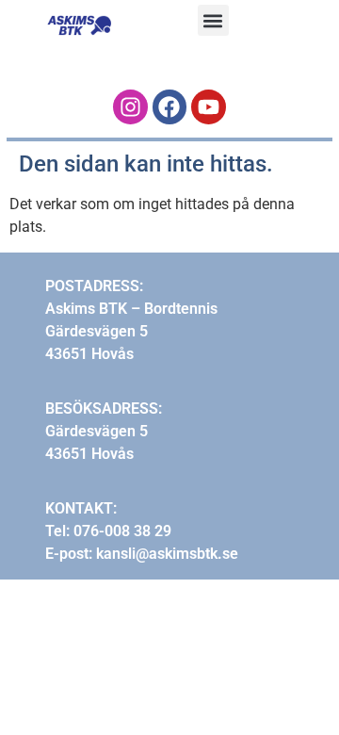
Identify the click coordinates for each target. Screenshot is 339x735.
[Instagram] (130, 107)
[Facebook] (170, 107)
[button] (213, 20)
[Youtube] (208, 107)
